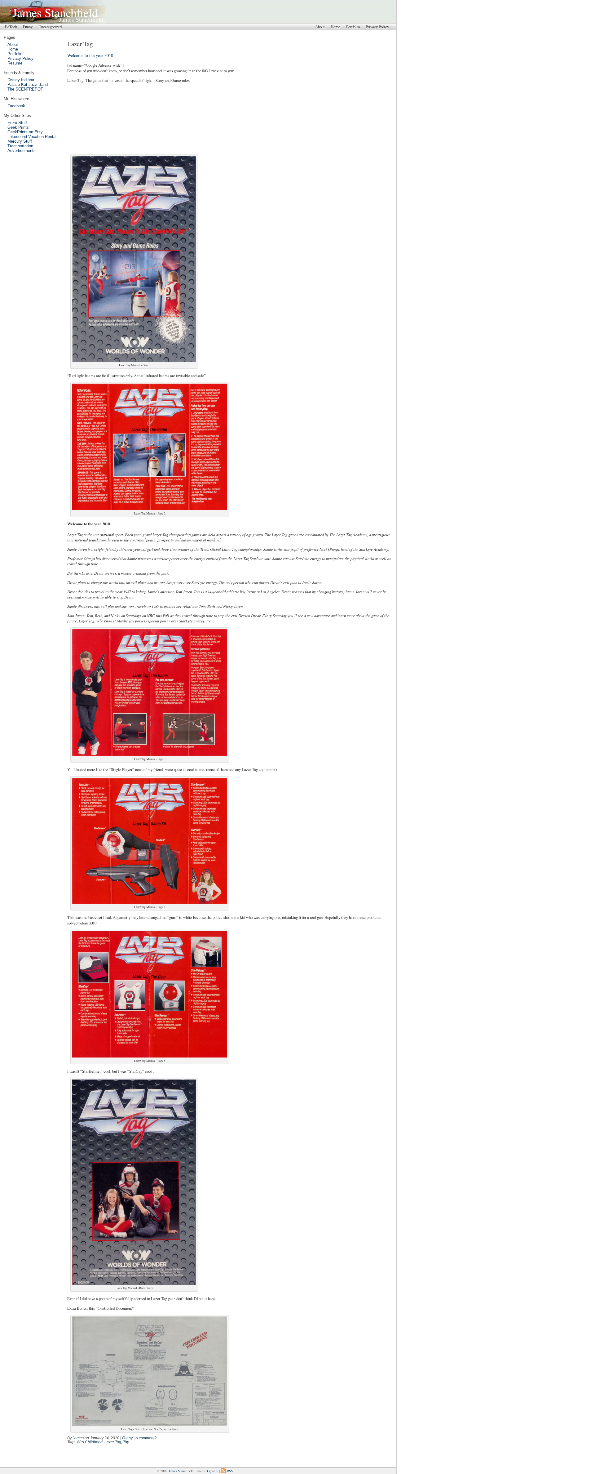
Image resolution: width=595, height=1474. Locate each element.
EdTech (11, 26)
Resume (14, 63)
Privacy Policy (377, 26)
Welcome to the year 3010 (90, 55)
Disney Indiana (20, 80)
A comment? (145, 1438)
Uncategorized (50, 26)
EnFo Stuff (17, 122)
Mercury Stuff (19, 141)
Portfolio (353, 26)
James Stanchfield (57, 11)
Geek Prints (18, 127)
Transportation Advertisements (21, 148)
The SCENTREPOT (25, 89)
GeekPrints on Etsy (25, 132)
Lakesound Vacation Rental (31, 136)
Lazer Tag (112, 1442)
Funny (28, 26)
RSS (230, 1470)
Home (335, 26)
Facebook (16, 106)
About (320, 26)
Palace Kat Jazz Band (27, 84)
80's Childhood (90, 1442)
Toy (126, 1442)
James (78, 1438)
